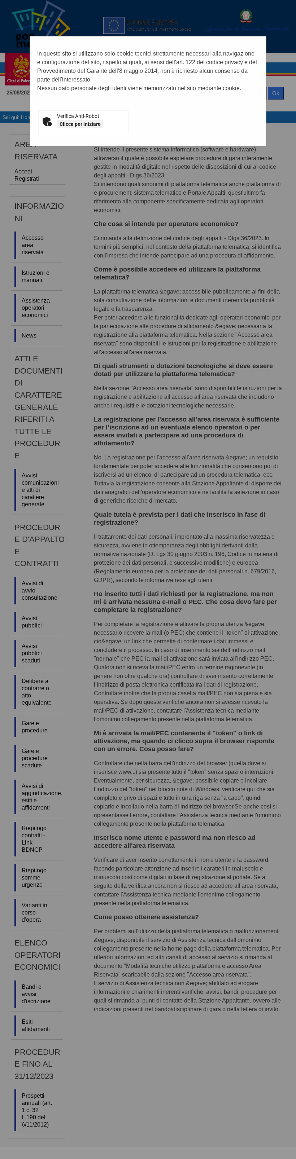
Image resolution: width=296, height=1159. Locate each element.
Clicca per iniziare (80, 124)
